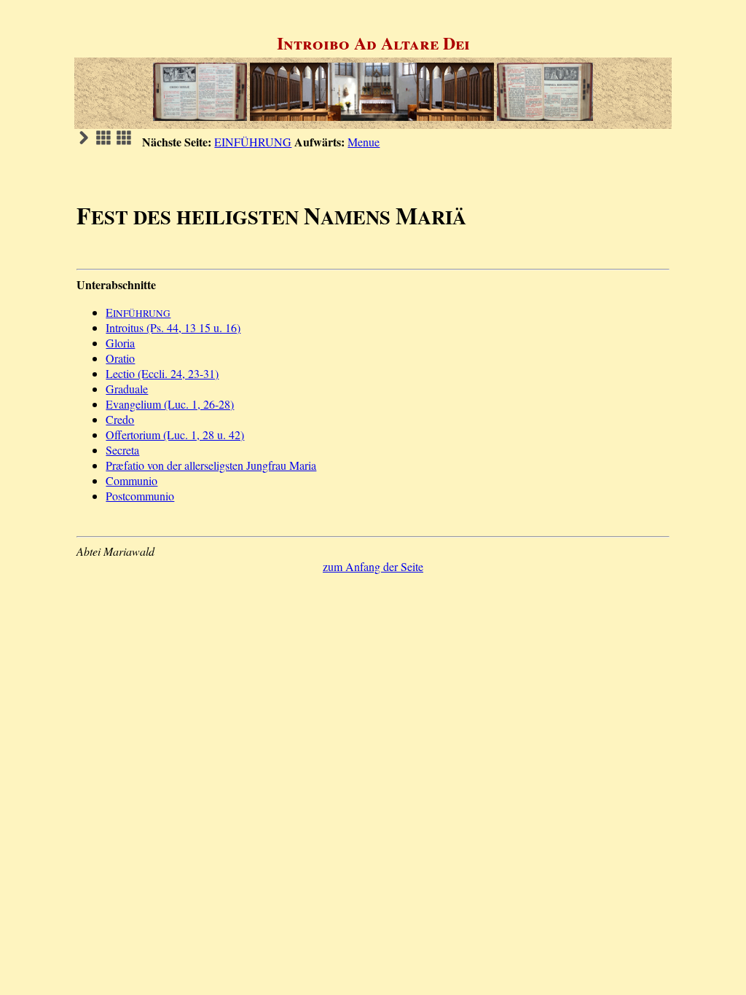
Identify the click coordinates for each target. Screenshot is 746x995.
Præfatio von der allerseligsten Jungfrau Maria (211, 465)
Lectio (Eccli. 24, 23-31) (162, 373)
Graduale (127, 388)
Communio (131, 480)
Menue (364, 141)
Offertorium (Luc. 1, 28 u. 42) (175, 434)
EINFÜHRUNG (252, 141)
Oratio (120, 358)
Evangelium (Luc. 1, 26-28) (170, 404)
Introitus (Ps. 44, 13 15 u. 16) (173, 327)
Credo (120, 419)
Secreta (122, 449)
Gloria (120, 342)
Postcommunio (140, 495)
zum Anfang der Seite (373, 566)
